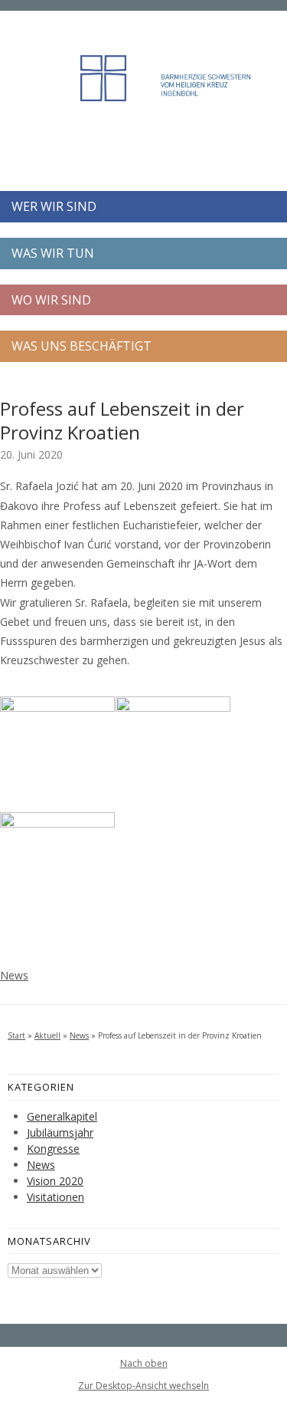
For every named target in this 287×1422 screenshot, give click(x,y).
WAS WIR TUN (52, 253)
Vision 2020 (55, 1180)
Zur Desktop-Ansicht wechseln (143, 1385)
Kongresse (53, 1148)
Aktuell (47, 1035)
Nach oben (144, 1363)
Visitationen (55, 1197)
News (14, 975)
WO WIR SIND (51, 299)
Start (16, 1035)
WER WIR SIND (53, 206)
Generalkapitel (62, 1116)
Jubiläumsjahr (60, 1132)
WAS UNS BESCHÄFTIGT (81, 345)
